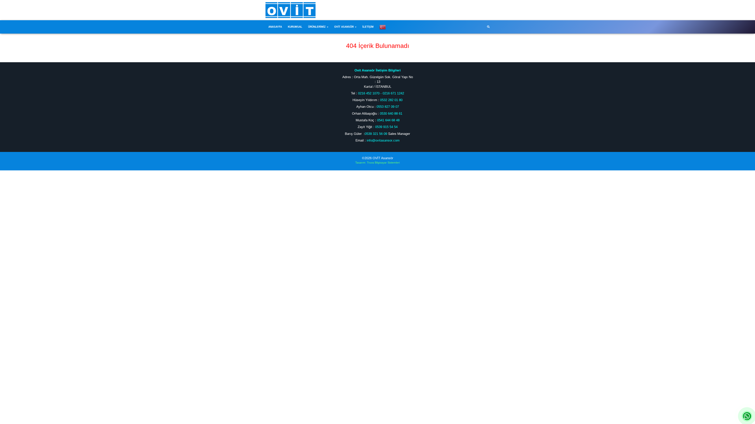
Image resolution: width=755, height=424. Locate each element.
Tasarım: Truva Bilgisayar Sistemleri (377, 162)
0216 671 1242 (393, 93)
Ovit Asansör (344, 26)
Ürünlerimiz (317, 26)
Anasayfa (275, 26)
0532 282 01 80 (391, 100)
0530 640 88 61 (391, 113)
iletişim (368, 26)
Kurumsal (295, 26)
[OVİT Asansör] (290, 10)
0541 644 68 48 (388, 120)
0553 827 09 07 (388, 107)
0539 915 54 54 (386, 127)
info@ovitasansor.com (383, 140)
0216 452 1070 (368, 93)
